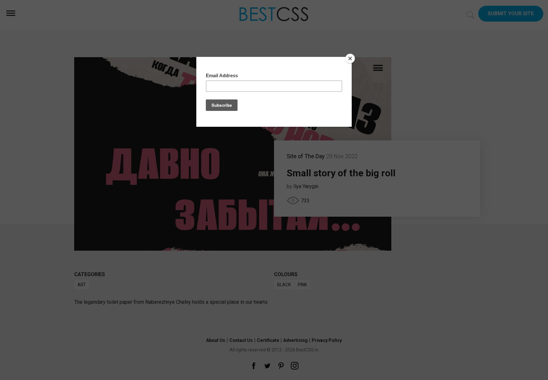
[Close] (350, 58)
